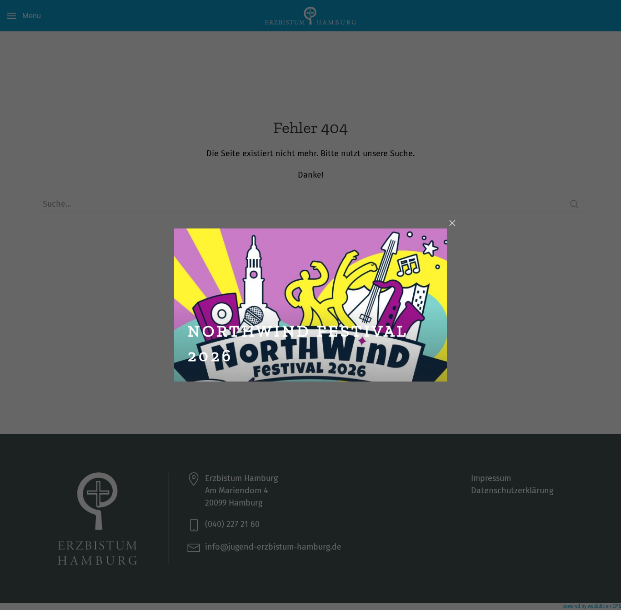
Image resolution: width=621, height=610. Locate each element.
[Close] (452, 223)
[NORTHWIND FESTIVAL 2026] (310, 304)
